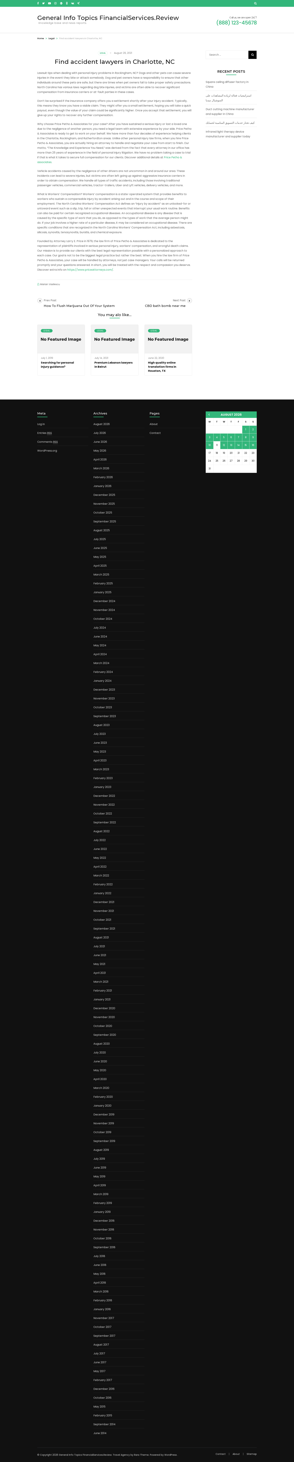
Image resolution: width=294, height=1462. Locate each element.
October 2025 (102, 513)
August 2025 (101, 530)
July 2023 (99, 734)
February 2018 (102, 1300)
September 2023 (104, 716)
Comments (47, 442)
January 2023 (102, 787)
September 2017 (104, 1336)
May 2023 (99, 752)
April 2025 (100, 566)
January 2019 (102, 1212)
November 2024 (104, 610)
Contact (155, 433)
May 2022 (99, 858)
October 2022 (102, 814)
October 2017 (102, 1327)
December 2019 (103, 1114)
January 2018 (102, 1309)
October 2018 (102, 1238)
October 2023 (102, 707)
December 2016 (104, 1389)
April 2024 (100, 654)
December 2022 (104, 796)
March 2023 (101, 769)
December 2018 (104, 1221)
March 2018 (101, 1291)
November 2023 (104, 698)
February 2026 (103, 477)
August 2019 (101, 1150)
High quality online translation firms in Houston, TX (162, 367)
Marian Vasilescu (50, 284)
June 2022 (100, 849)
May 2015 (99, 1407)
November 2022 (104, 805)
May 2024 (99, 645)
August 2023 (101, 725)
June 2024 (100, 636)
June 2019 (99, 1168)
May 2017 (99, 1371)
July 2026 (99, 433)
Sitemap (252, 1454)
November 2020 (104, 1017)
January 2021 (102, 999)
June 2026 (100, 442)
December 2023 (104, 690)
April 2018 (99, 1283)
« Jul (209, 415)
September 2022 (104, 822)
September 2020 (104, 1035)
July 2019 (99, 1159)
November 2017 (103, 1318)
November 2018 (103, 1230)
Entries (44, 433)
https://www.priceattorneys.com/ (90, 270)
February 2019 (102, 1203)
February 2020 (103, 1097)
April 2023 (100, 760)
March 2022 (101, 875)
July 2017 (99, 1353)
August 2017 (101, 1345)
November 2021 (103, 911)
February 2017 (102, 1380)
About (154, 424)
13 (231, 445)
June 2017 (99, 1362)
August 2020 (101, 1044)
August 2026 (101, 424)
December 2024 (104, 601)
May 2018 (99, 1274)
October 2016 (102, 1398)
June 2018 (99, 1265)
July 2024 (99, 628)
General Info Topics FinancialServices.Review (108, 17)
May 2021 (99, 964)
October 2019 (102, 1132)
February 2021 (102, 991)
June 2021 (99, 955)
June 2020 (100, 1061)
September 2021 (104, 929)
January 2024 (102, 681)
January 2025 (102, 592)
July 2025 (99, 539)
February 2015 (102, 1415)
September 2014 (104, 1424)
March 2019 (100, 1194)
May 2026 (99, 451)
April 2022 (100, 867)
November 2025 (104, 504)
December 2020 (104, 1008)
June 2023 (100, 743)
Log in (41, 424)
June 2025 (100, 548)
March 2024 (101, 663)
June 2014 (100, 1433)
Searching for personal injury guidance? (57, 365)
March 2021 (100, 982)
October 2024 (102, 619)
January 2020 (102, 1106)
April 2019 (99, 1185)
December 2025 (104, 495)
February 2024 (103, 672)
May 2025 (99, 557)
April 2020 (100, 1079)
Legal (51, 38)
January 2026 (102, 486)
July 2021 (99, 946)
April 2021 (99, 973)
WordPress (170, 1455)
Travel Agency (121, 1455)
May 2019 (99, 1176)
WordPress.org (47, 451)
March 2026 (101, 468)
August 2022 (101, 831)
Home (40, 38)
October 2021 (102, 920)
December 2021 (103, 902)
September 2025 (104, 521)
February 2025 (103, 583)
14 (238, 445)
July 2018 (99, 1256)
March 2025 (101, 575)
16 (253, 445)
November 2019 (103, 1123)
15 (246, 445)
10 (210, 445)
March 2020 (101, 1088)
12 (224, 445)
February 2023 (103, 778)
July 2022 (99, 840)
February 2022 (103, 884)
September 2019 (104, 1141)
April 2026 (100, 459)
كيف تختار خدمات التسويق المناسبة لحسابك (230, 123)
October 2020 (102, 1026)
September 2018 (104, 1247)
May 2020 (99, 1070)
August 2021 (101, 937)
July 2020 (99, 1052)
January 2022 (102, 893)
